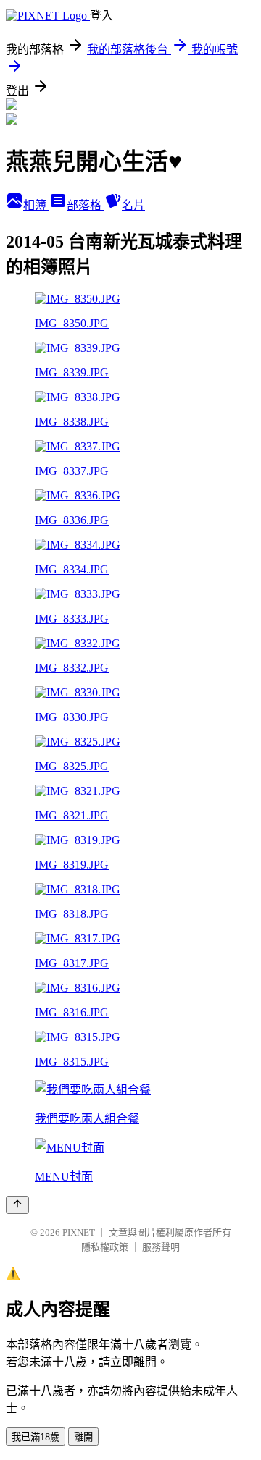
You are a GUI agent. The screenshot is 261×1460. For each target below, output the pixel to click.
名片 (133, 205)
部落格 (85, 205)
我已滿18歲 (35, 1437)
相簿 (36, 205)
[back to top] (17, 1205)
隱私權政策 (104, 1246)
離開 (83, 1437)
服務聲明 (161, 1246)
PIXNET (78, 1232)
